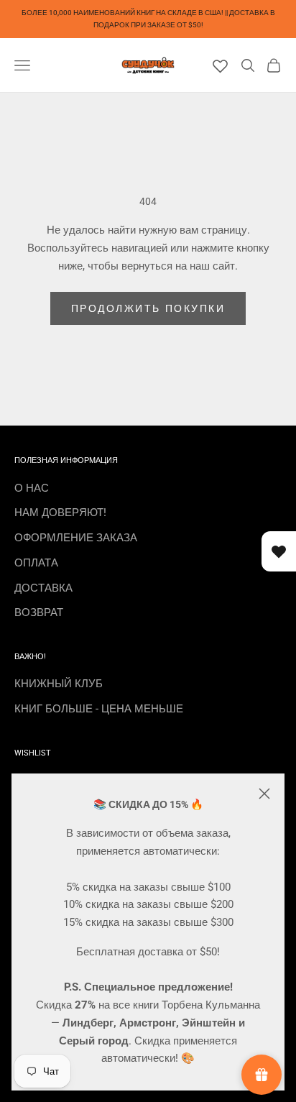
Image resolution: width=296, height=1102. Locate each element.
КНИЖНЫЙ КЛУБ (58, 683)
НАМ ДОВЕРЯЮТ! (60, 512)
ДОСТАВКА (43, 588)
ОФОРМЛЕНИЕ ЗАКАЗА (75, 537)
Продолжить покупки (148, 308)
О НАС (31, 488)
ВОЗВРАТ (38, 612)
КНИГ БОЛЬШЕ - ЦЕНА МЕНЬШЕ (98, 708)
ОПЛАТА (36, 562)
